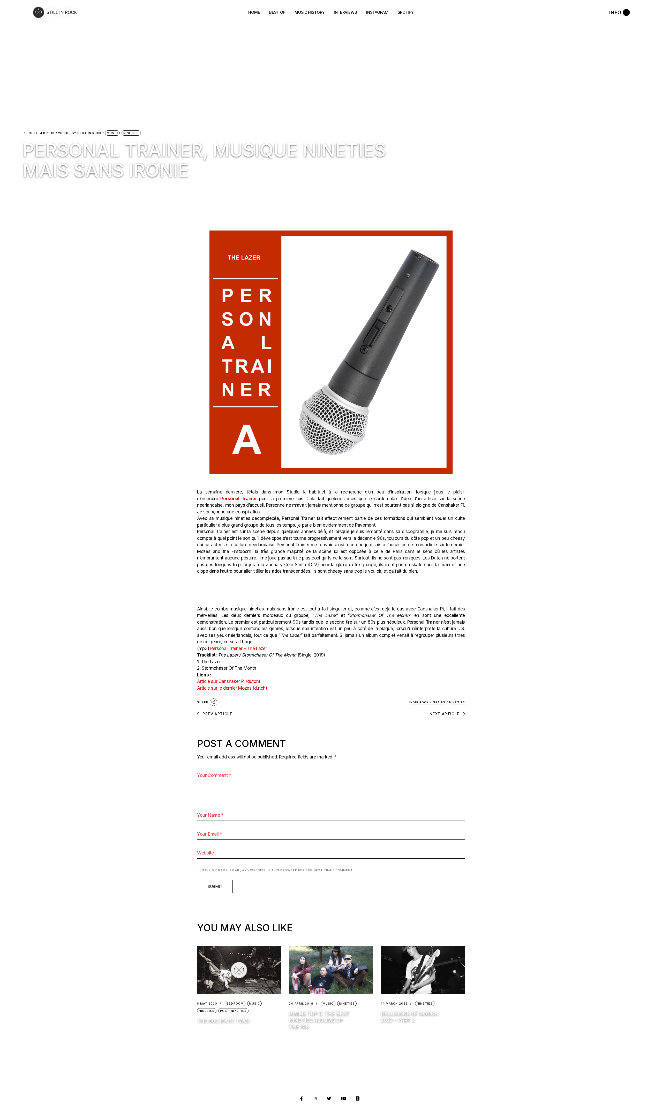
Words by (79, 133)
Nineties (131, 133)
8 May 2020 (207, 1003)
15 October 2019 (39, 133)
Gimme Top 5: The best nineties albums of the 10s (319, 1020)
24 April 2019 (301, 1003)
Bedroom (235, 1003)
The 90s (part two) (223, 1021)
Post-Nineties (233, 1011)
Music (112, 133)
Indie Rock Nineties (427, 702)
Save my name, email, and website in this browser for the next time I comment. (278, 870)
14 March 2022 (394, 1003)
